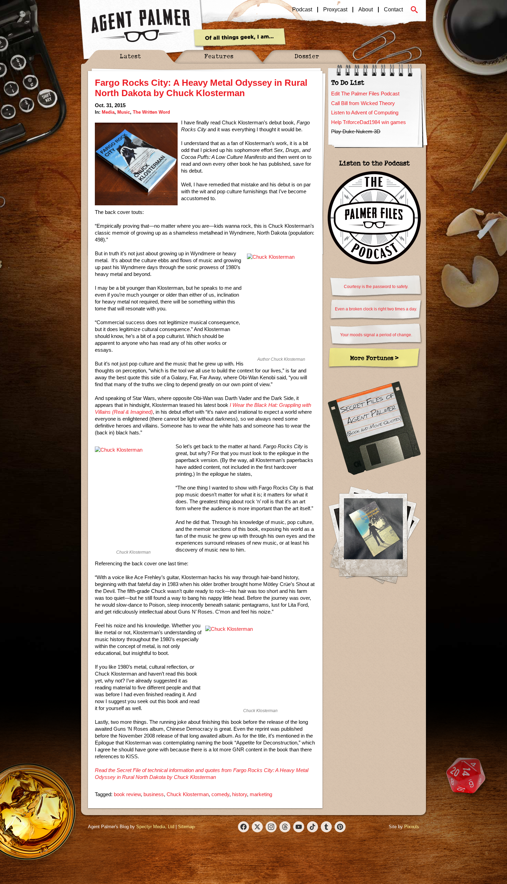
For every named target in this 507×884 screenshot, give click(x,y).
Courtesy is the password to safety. (376, 286)
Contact (393, 9)
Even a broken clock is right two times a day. (376, 309)
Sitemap (186, 826)
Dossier (307, 56)
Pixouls (411, 826)
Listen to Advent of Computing (364, 112)
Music (123, 112)
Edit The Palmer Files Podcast (365, 93)
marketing (261, 794)
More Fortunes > (374, 357)
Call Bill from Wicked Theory (363, 103)
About (365, 9)
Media (108, 112)
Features (218, 56)
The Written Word (151, 112)
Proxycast (335, 9)
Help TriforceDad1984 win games (368, 122)
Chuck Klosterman (188, 794)
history (239, 794)
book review (127, 794)
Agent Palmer (140, 25)
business (153, 794)
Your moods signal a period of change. (376, 334)
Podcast (302, 9)
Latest (130, 56)
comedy (220, 794)
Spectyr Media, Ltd (155, 826)
